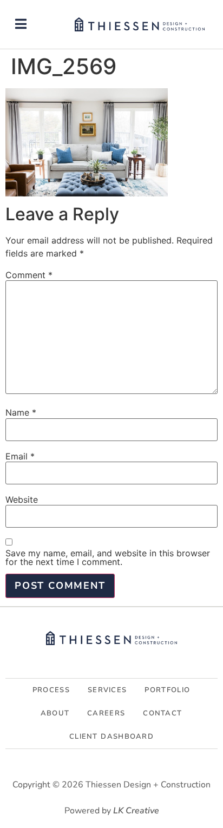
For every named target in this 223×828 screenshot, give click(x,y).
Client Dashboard (111, 736)
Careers (106, 713)
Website (21, 499)
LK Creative (136, 811)
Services (107, 690)
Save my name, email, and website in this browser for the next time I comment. (107, 557)
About (55, 713)
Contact (162, 713)
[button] (21, 24)
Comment (29, 275)
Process (51, 690)
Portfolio (167, 690)
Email (20, 456)
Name (20, 412)
